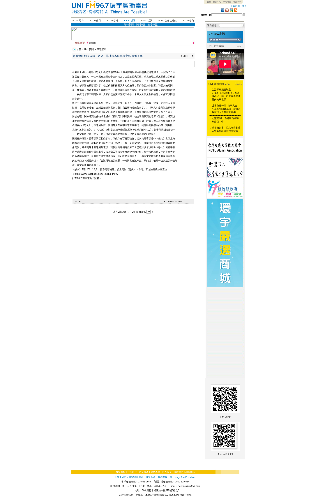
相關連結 (190, 471)
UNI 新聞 (89, 49)
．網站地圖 (226, 2)
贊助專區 (155, 471)
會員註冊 (235, 6)
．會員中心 (216, 2)
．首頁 (208, 2)
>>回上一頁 (187, 56)
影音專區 (153, 24)
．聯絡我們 (236, 2)
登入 (244, 6)
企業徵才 (144, 471)
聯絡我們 (178, 471)
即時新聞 (129, 24)
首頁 (78, 49)
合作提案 (167, 471)
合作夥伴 (132, 471)
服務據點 (120, 471)
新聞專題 (141, 24)
